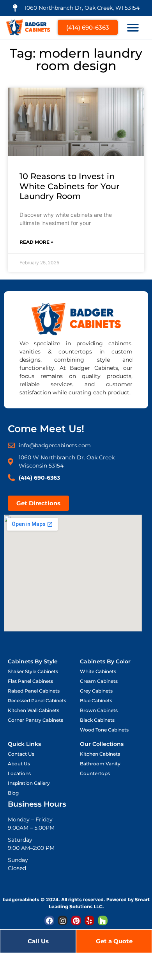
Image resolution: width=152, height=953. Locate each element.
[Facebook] (49, 920)
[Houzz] (103, 920)
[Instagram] (62, 920)
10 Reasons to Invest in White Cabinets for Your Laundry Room (69, 185)
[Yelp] (89, 920)
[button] (133, 27)
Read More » (36, 242)
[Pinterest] (76, 920)
